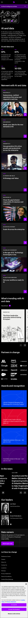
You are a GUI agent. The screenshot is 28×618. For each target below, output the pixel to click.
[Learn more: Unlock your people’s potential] (14, 283)
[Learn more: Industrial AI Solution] (14, 102)
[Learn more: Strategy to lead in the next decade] (14, 181)
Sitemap (3, 570)
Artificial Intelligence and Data (9, 6)
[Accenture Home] (14, 2)
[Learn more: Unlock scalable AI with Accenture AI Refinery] (14, 233)
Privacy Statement (6, 573)
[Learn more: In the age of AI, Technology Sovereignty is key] (14, 259)
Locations (3, 568)
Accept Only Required (14, 609)
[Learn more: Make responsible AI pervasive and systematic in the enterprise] (14, 207)
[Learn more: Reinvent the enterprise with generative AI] (14, 155)
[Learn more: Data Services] (14, 128)
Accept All (14, 604)
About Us (3, 562)
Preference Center (6, 556)
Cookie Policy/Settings (7, 579)
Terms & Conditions (6, 576)
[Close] (26, 584)
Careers (3, 559)
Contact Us (4, 565)
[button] (7, 543)
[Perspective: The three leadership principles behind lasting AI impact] (13, 325)
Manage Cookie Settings (14, 613)
